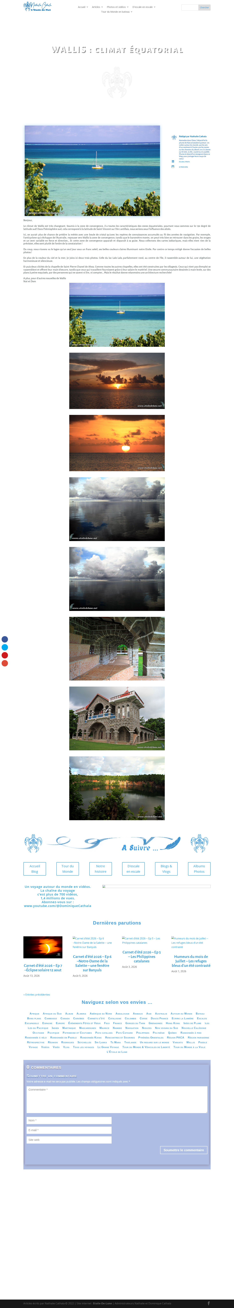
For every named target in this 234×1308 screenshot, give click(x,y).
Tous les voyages (83, 1047)
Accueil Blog (35, 869)
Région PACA (175, 1038)
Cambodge (51, 1018)
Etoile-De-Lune (102, 1303)
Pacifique (53, 1033)
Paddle (202, 1042)
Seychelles (84, 1042)
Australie (161, 1014)
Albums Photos (199, 869)
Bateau (200, 1014)
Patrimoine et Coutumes (77, 1033)
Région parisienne (198, 1038)
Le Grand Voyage (108, 1047)
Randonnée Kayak (91, 1038)
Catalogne (114, 1018)
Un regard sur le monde (154, 1042)
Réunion (53, 1042)
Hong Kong (173, 1023)
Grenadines (155, 1023)
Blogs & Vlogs (166, 869)
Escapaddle (32, 1023)
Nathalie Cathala (198, 136)
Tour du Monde (67, 869)
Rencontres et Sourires (120, 1038)
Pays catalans (104, 1033)
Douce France (159, 1018)
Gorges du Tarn (135, 1023)
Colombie (130, 1018)
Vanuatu (178, 1042)
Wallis (187, 162)
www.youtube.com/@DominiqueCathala (57, 906)
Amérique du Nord (101, 1014)
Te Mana (115, 1042)
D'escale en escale (133, 869)
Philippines (142, 1033)
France (117, 1023)
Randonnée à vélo (36, 1038)
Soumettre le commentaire (184, 1150)
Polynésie (159, 1033)
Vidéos (45, 1047)
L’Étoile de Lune (117, 1052)
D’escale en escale (142, 7)
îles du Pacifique (38, 1028)
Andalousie (122, 1014)
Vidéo (56, 1047)
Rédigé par (184, 136)
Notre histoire (100, 869)
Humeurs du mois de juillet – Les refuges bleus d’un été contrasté (191, 961)
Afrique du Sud (52, 1014)
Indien (55, 1028)
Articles (96, 7)
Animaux (138, 1014)
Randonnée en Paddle (63, 1038)
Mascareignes (87, 1028)
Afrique (34, 1014)
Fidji (107, 1023)
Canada (65, 1018)
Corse (143, 1018)
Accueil (81, 7)
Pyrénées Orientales (150, 1038)
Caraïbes (78, 1018)
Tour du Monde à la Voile (189, 1047)
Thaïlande (130, 1042)
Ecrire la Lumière (183, 1018)
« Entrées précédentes (36, 994)
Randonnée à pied (191, 1033)
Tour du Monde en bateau (115, 12)
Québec (172, 1033)
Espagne (47, 1023)
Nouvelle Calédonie (194, 1028)
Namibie (117, 1028)
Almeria (81, 1014)
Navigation (131, 1028)
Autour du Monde (181, 1014)
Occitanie (38, 1033)
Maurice (104, 1028)
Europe (60, 1023)
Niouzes (147, 1028)
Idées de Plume (192, 1023)
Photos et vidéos (116, 7)
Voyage (33, 1047)
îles (207, 1023)
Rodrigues (67, 1042)
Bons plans (34, 1018)
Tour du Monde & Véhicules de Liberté (146, 1047)
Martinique (69, 1028)
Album (69, 1014)
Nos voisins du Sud (166, 1028)
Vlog (66, 1047)
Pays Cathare (124, 1033)
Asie (149, 1014)
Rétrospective (35, 1042)
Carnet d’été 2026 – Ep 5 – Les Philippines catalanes (142, 956)
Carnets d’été (96, 1018)
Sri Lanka (101, 1042)
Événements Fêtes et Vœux (84, 1023)
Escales (181, 162)
